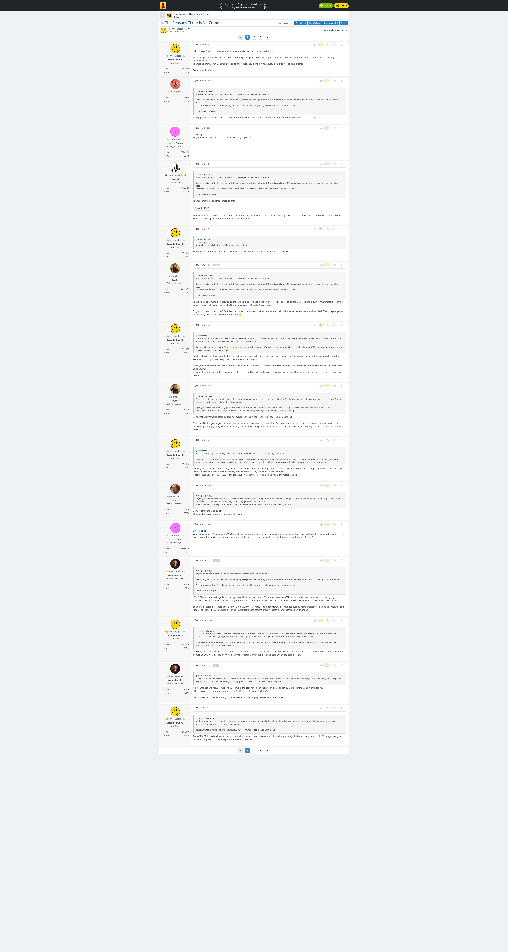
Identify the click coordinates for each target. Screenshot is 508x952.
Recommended (331, 23)
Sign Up (327, 5)
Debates (326, 30)
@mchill (199, 335)
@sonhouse (201, 239)
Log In (343, 5)
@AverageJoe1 (200, 134)
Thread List (301, 23)
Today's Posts (315, 23)
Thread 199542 (202, 208)
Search (344, 23)
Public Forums (283, 23)
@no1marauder (203, 631)
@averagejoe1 (202, 91)
